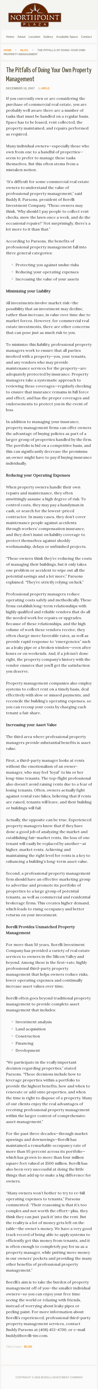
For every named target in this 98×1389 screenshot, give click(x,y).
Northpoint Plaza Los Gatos (37, 15)
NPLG (45, 88)
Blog (28, 1346)
